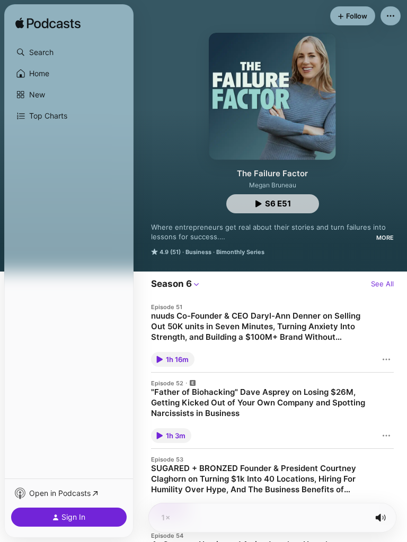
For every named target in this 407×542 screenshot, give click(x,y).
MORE (385, 237)
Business (198, 252)
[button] (69, 52)
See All (382, 283)
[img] (48, 24)
